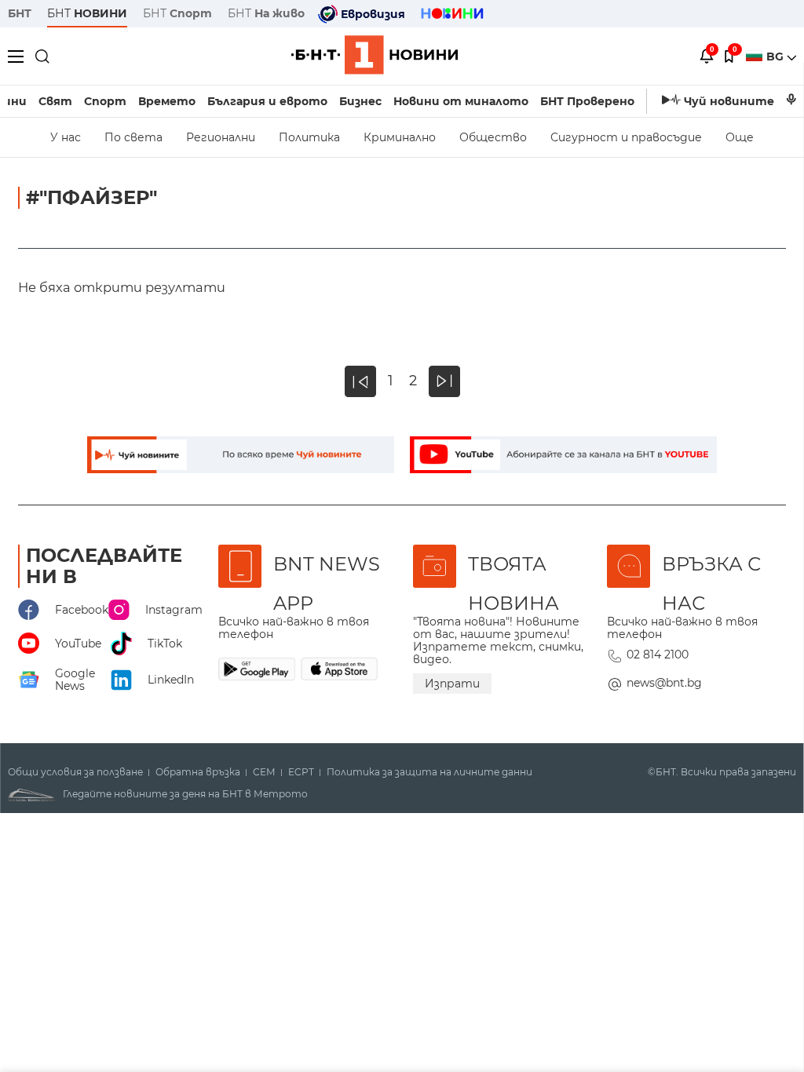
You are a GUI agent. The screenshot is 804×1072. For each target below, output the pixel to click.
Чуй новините (729, 101)
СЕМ (264, 772)
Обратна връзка (197, 772)
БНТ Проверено (587, 101)
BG (776, 56)
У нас (65, 137)
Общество (493, 137)
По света (133, 137)
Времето (167, 101)
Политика (309, 137)
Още (739, 137)
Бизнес (360, 101)
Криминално (400, 137)
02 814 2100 (658, 654)
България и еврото (267, 101)
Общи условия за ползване (75, 772)
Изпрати (452, 683)
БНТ (19, 13)
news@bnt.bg (664, 682)
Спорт (105, 101)
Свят (55, 101)
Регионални (220, 137)
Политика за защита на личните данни (429, 772)
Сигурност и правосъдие (626, 137)
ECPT (301, 772)
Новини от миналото (460, 101)
